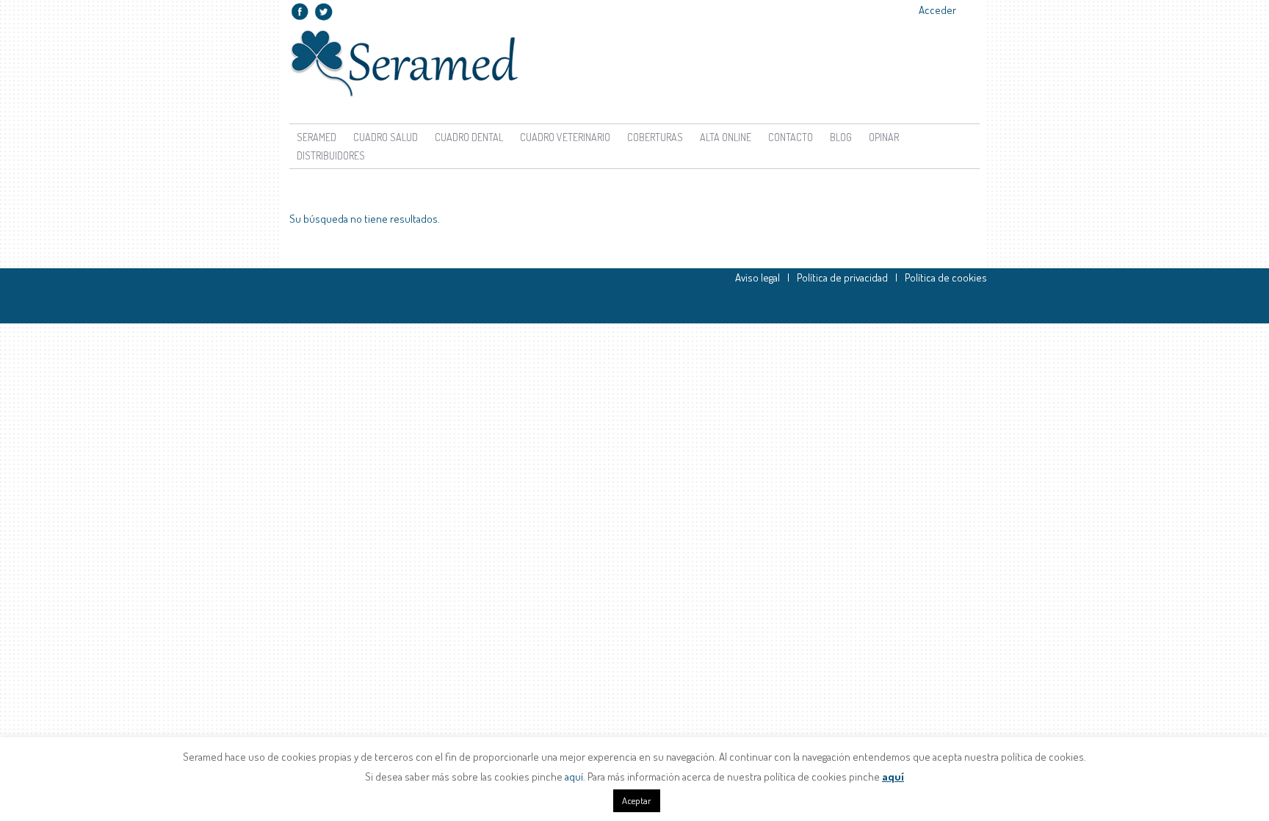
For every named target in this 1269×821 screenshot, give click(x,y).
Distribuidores (331, 155)
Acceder (937, 10)
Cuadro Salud (385, 137)
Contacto (790, 137)
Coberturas (655, 137)
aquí (574, 777)
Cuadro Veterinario (565, 137)
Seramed (316, 137)
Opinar (884, 137)
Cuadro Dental (469, 137)
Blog (841, 137)
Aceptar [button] (636, 800)
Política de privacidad (842, 277)
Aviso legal (757, 277)
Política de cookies (946, 277)
